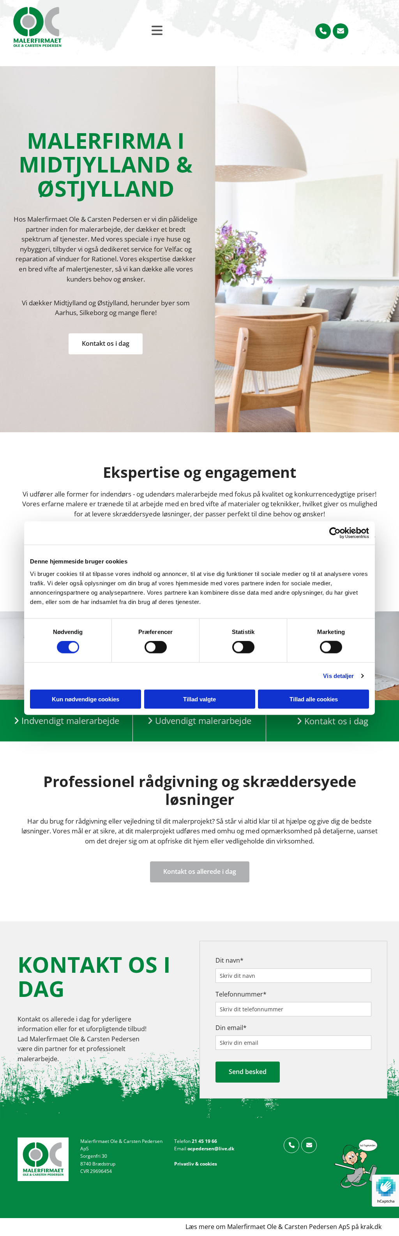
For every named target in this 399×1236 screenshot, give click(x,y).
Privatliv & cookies (195, 1163)
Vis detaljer (338, 676)
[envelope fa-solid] (340, 31)
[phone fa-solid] (323, 31)
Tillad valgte (199, 698)
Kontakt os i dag (332, 721)
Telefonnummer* (241, 994)
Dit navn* (229, 960)
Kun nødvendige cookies (85, 698)
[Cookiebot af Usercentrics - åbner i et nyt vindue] (335, 533)
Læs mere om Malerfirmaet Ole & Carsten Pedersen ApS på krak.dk (283, 1226)
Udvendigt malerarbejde (203, 720)
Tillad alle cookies (314, 698)
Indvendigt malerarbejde (70, 720)
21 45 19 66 (204, 1141)
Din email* (231, 1028)
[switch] (156, 647)
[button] (106, 343)
